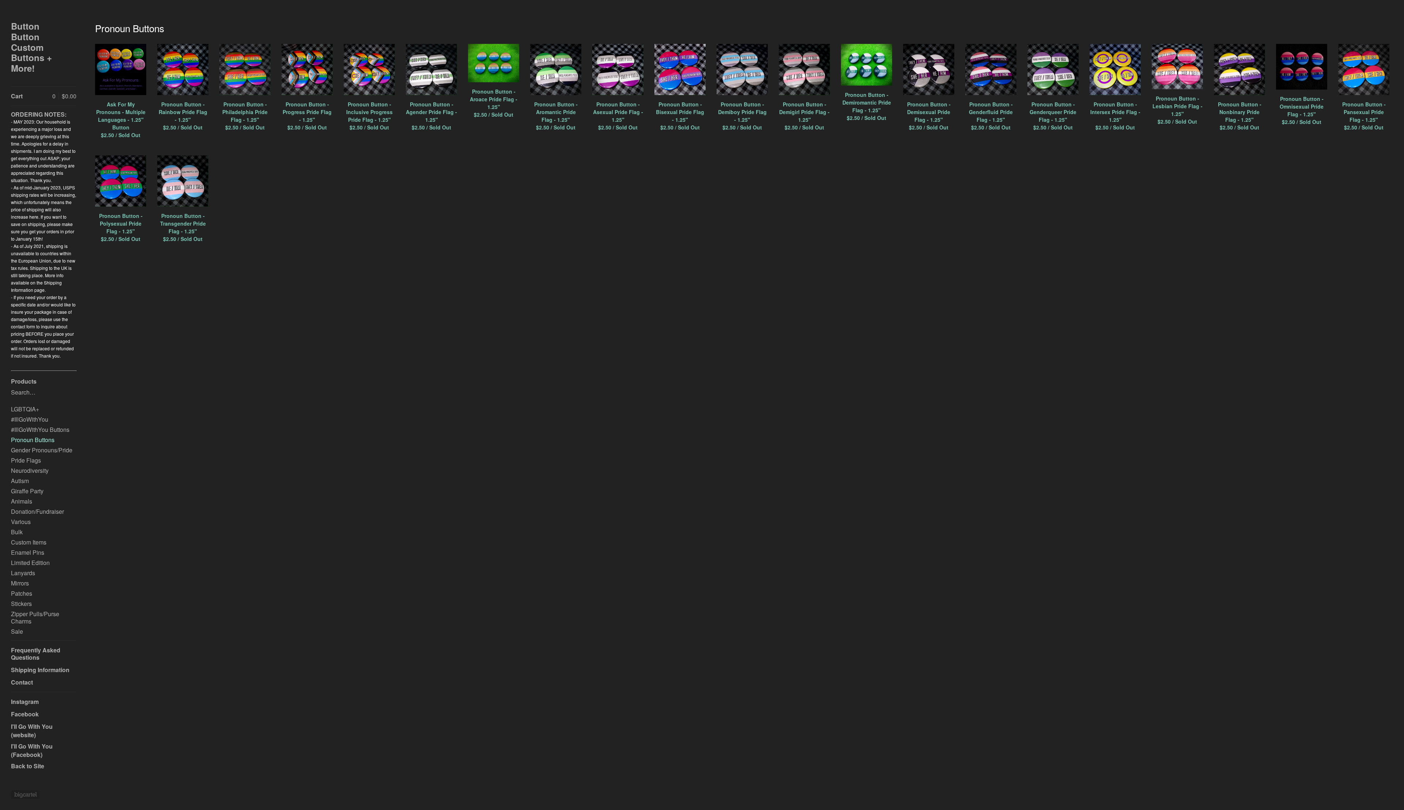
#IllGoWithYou (29, 419)
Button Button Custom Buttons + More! (31, 47)
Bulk (17, 532)
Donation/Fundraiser (37, 511)
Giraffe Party (27, 491)
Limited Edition (30, 562)
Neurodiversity (30, 470)
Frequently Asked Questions (35, 654)
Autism (20, 480)
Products (24, 381)
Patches (21, 593)
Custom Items (28, 542)
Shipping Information (40, 670)
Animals (21, 501)
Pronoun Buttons (32, 440)
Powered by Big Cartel (25, 794)
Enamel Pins (27, 552)
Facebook (25, 714)
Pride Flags (26, 460)
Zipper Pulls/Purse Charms (35, 617)
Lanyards (23, 573)
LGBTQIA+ (25, 409)
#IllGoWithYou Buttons (40, 429)
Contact (22, 682)
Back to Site (27, 766)
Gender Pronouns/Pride (41, 450)
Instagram (25, 701)
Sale (17, 631)
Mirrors (20, 583)
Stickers (21, 603)
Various (21, 521)
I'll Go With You (32, 726)
